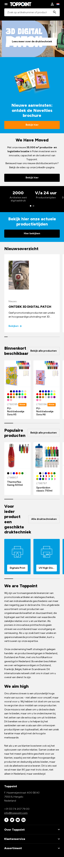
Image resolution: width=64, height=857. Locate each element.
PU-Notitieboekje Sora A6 (45, 411)
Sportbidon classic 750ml (44, 489)
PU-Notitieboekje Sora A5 (15, 411)
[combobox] (32, 12)
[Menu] (6, 4)
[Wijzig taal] (58, 4)
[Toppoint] (20, 4)
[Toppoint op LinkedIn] (23, 820)
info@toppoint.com (16, 813)
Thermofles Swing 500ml (15, 483)
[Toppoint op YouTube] (18, 820)
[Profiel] (52, 4)
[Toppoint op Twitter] (12, 820)
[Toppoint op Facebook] (6, 820)
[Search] (54, 12)
